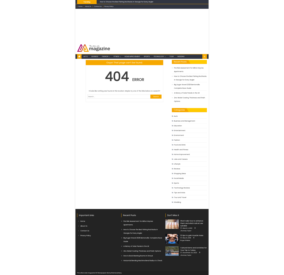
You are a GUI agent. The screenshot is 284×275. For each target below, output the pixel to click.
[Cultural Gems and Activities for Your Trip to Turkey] (172, 251)
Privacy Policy (108, 6)
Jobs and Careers (181, 159)
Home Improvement (132, 56)
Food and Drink (179, 145)
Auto (85, 56)
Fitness (116, 56)
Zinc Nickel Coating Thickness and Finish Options (189, 99)
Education (178, 126)
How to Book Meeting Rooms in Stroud (138, 256)
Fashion (105, 56)
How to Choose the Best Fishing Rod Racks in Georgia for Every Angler (126, 1)
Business (95, 56)
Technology (159, 56)
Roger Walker (185, 240)
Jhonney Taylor (185, 231)
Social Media (179, 178)
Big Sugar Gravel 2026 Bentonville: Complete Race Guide (187, 86)
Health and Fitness (181, 150)
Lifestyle (177, 164)
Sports (147, 56)
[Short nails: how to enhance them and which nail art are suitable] (172, 224)
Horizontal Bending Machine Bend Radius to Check (142, 260)
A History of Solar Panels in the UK (187, 93)
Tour (171, 56)
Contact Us (98, 6)
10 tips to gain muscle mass (191, 235)
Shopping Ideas (180, 173)
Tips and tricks (179, 193)
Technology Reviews (182, 188)
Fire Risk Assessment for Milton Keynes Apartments (189, 70)
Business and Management (184, 121)
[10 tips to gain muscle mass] (172, 238)
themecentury (116, 273)
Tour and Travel (180, 197)
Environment (179, 135)
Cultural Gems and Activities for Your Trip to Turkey (193, 249)
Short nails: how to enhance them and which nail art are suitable (191, 223)
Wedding (180, 56)
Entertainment (179, 130)
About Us (88, 6)
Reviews (177, 169)
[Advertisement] (142, 25)
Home (80, 6)
